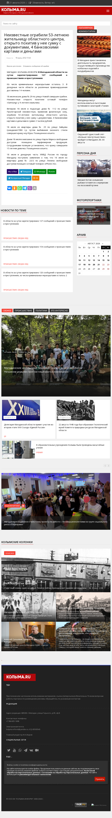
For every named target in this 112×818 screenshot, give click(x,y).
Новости (10, 58)
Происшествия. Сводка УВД (15, 238)
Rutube (52, 171)
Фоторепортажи (89, 200)
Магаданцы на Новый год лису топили (23, 612)
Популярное (86, 27)
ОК (36, 178)
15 (103, 260)
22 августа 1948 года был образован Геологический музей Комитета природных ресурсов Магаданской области (83, 427)
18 (84, 264)
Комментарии (87, 31)
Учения (39, 452)
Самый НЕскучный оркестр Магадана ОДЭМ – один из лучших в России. (26, 646)
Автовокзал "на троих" (19, 583)
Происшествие (23, 310)
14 (99, 260)
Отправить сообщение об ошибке (36, 66)
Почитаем (9, 553)
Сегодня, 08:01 (10, 352)
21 (99, 264)
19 (89, 264)
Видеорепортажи (12, 506)
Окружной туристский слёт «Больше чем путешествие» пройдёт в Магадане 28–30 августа (92, 138)
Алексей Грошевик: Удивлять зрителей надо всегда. (26, 640)
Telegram (26, 171)
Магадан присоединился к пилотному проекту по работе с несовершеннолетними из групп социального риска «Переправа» (55, 523)
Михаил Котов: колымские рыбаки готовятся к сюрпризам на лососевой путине (93, 182)
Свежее (7, 310)
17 (79, 264)
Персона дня (86, 153)
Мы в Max (12, 171)
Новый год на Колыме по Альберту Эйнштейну (82, 608)
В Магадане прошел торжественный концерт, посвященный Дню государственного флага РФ (93, 215)
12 (89, 260)
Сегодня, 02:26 (64, 417)
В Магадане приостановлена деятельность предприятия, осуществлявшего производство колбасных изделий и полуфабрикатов (94, 65)
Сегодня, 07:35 (9, 417)
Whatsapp (40, 171)
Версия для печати (14, 66)
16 (108, 260)
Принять (99, 779)
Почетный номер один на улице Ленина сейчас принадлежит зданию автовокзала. (45, 588)
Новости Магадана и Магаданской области (18, 13)
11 (84, 260)
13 (94, 260)
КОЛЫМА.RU (13, 10)
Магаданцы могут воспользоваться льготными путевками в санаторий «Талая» (93, 103)
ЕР (5, 436)
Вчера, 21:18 (8, 456)
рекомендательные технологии (35, 774)
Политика (41, 310)
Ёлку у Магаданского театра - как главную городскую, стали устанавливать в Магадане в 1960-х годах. (28, 617)
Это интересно (59, 310)
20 (94, 264)
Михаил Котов (87, 173)
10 (79, 260)
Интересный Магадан (20, 178)
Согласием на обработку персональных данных (65, 772)
